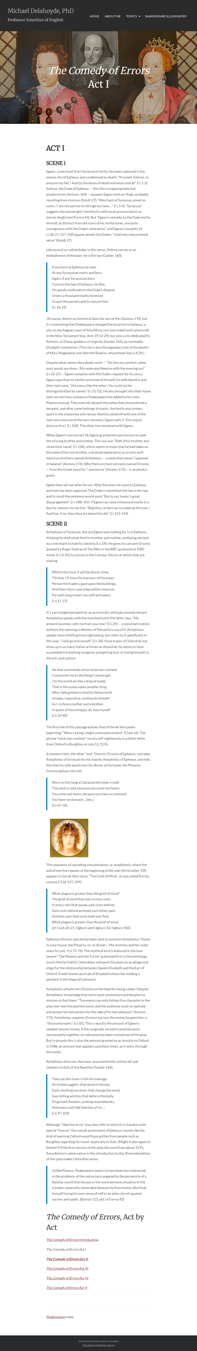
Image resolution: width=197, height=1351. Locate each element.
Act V (66, 1288)
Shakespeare (55, 1317)
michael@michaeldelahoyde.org (98, 1345)
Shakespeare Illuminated (166, 16)
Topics (131, 16)
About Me (113, 16)
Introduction (72, 1240)
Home (94, 16)
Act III (67, 1268)
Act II (67, 1259)
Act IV (67, 1278)
